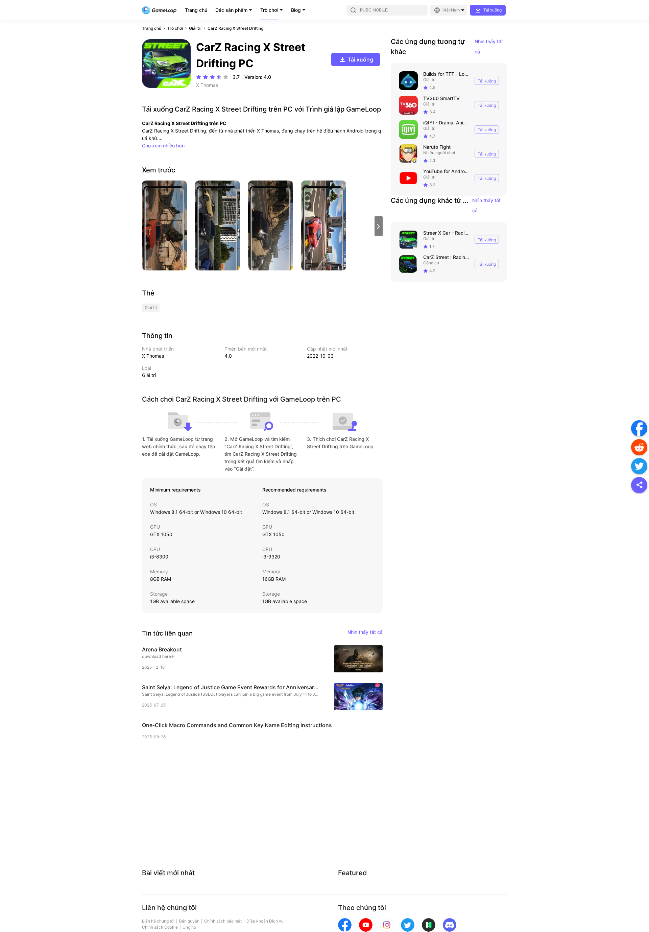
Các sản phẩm (231, 10)
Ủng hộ (189, 927)
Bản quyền (189, 921)
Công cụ (431, 262)
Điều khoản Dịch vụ (265, 921)
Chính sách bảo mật (223, 921)
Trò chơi (269, 10)
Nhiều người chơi (439, 152)
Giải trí (195, 28)
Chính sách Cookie (160, 927)
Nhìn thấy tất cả (489, 46)
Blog (296, 10)
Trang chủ (196, 10)
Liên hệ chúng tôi (158, 921)
